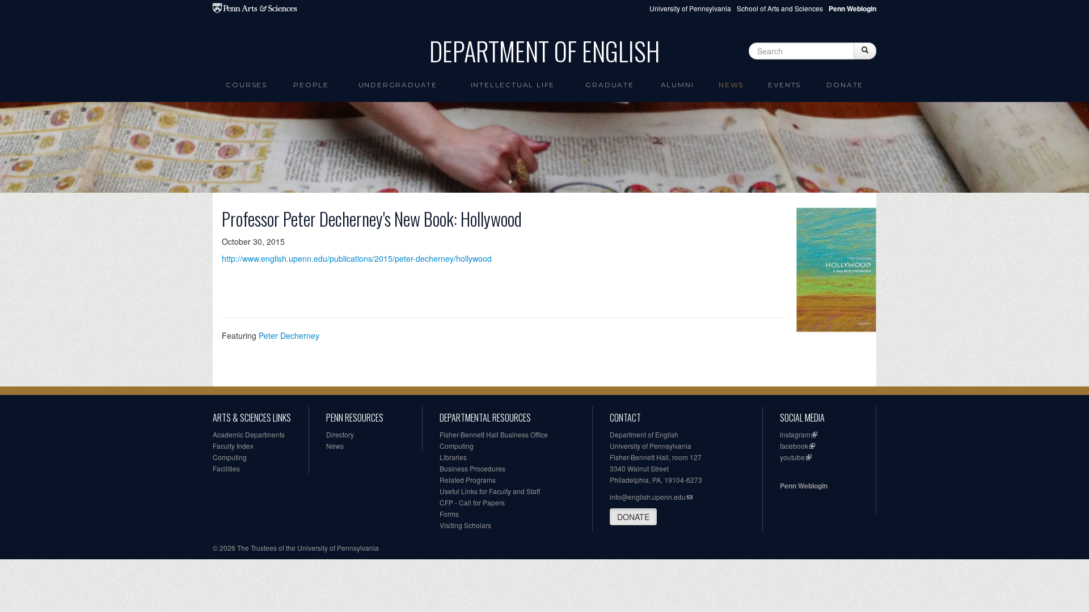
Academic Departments (249, 434)
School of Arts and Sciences (780, 8)
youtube (792, 457)
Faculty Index (233, 445)
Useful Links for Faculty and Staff (490, 491)
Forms (449, 513)
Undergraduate (397, 84)
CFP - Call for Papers (472, 502)
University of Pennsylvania (690, 8)
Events (784, 84)
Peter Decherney (289, 335)
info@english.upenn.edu (648, 497)
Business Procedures (472, 468)
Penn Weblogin (804, 486)
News (731, 84)
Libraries (453, 457)
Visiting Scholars (465, 525)
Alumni (677, 84)
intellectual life (513, 84)
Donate (844, 84)
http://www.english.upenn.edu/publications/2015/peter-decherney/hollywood (357, 258)
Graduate (609, 84)
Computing (230, 457)
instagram (795, 434)
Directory (340, 434)
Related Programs (468, 479)
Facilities (226, 468)
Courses (246, 84)
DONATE (633, 516)
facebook (794, 445)
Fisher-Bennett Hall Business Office (494, 434)
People (311, 84)
